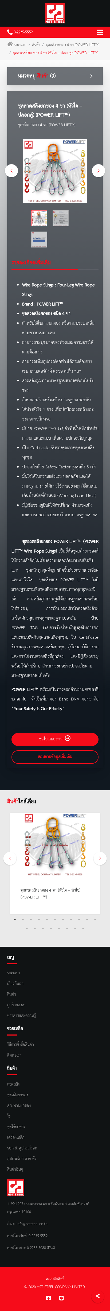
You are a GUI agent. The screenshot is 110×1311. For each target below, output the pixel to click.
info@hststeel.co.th (32, 1224)
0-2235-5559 (23, 32)
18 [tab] (75, 928)
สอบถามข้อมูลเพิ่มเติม (55, 757)
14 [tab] (43, 928)
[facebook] (48, 1299)
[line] (61, 1299)
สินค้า (36, 45)
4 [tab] (39, 919)
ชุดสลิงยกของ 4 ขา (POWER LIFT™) (72, 45)
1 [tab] (15, 919)
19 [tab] (83, 928)
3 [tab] (31, 919)
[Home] (55, 13)
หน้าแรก (20, 45)
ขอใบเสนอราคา (52, 739)
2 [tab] (23, 919)
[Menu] (100, 32)
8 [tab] (71, 919)
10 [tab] (87, 919)
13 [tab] (35, 928)
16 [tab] (59, 928)
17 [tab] (67, 928)
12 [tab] (27, 928)
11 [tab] (95, 919)
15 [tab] (51, 928)
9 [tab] (79, 919)
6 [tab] (55, 919)
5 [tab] (47, 919)
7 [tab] (63, 919)
